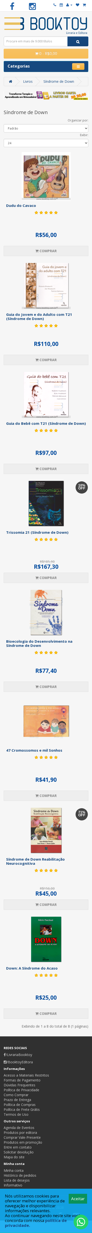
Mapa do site (14, 1157)
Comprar (48, 251)
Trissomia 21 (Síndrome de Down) (37, 532)
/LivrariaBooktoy (19, 1054)
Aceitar (78, 1198)
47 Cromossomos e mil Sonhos (34, 750)
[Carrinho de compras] (84, 4)
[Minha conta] (69, 4)
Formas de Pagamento (22, 1080)
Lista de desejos (17, 1180)
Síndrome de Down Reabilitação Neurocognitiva (35, 861)
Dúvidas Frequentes (19, 1085)
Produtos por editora (20, 1132)
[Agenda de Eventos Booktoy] (61, 4)
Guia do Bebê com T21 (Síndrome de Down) (46, 423)
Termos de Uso (16, 1114)
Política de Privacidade (21, 1090)
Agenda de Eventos (19, 1127)
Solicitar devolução (19, 1152)
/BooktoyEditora (20, 1062)
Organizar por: (78, 120)
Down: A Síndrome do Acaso (32, 968)
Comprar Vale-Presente (22, 1137)
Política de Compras (20, 1104)
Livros (28, 81)
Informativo (13, 1185)
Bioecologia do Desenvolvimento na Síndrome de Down (39, 643)
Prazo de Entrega (17, 1099)
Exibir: (84, 135)
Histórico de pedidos (20, 1175)
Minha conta (14, 1170)
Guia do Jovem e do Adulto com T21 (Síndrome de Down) (39, 316)
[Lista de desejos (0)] (77, 4)
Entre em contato (18, 1147)
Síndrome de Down (58, 81)
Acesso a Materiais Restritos (26, 1075)
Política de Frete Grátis (22, 1109)
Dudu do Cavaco (21, 205)
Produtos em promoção (23, 1142)
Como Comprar (16, 1094)
